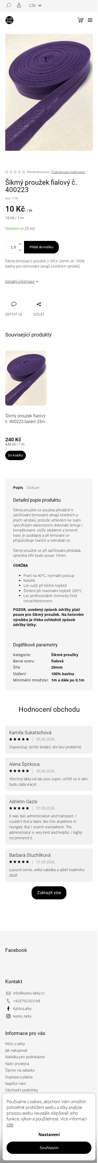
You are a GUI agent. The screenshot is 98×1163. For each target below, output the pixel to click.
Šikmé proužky (64, 654)
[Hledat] (10, 5)
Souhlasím (49, 1147)
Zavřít (37, 298)
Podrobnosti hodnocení (68, 171)
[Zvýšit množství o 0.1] (19, 244)
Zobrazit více (49, 892)
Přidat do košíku (41, 247)
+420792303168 (26, 1000)
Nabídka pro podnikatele (25, 1056)
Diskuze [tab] (33, 487)
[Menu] (90, 20)
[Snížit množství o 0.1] (19, 250)
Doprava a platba (18, 1076)
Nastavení (49, 1134)
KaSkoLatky (22, 1008)
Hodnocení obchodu (49, 709)
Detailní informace (20, 281)
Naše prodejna (17, 1063)
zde (10, 1124)
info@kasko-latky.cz (28, 993)
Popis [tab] (18, 487)
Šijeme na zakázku (20, 1070)
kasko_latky (22, 1016)
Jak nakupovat (16, 1050)
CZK (33, 5)
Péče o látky (15, 1043)
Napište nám (15, 1083)
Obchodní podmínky (21, 1089)
